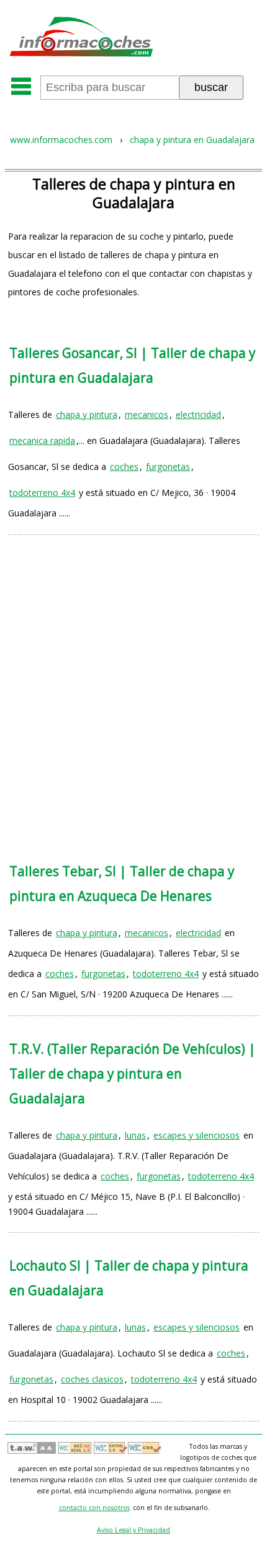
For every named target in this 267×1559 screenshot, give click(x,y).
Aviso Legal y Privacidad (133, 1530)
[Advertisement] (133, 687)
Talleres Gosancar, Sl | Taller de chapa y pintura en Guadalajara (132, 365)
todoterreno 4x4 (42, 492)
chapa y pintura (86, 414)
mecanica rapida (42, 440)
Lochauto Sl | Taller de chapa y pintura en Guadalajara (128, 1278)
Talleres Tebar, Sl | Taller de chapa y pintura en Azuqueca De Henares (121, 883)
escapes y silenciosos (196, 1135)
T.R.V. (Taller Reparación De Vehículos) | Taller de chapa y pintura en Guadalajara (132, 1073)
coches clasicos (92, 1379)
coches (124, 466)
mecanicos (146, 414)
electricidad (198, 414)
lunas (135, 1135)
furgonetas (168, 466)
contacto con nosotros (94, 1507)
